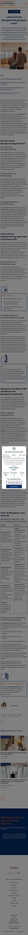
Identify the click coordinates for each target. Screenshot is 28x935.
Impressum (14, 469)
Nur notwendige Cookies (14, 479)
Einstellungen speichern (14, 483)
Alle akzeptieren (14, 486)
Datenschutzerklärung (14, 467)
